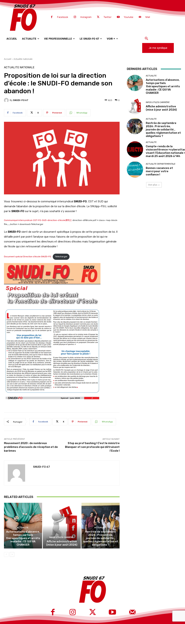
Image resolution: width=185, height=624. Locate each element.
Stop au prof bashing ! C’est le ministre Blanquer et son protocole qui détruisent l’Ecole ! (92, 447)
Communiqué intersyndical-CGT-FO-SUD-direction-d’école (34, 220)
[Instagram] (74, 17)
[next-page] (12, 554)
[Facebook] (51, 17)
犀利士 (68, 220)
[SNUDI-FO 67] (7, 100)
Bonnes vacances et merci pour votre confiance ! (159, 171)
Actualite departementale (160, 164)
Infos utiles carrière (61, 537)
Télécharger (61, 256)
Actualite (22, 528)
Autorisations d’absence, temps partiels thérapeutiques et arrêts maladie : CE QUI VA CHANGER (23, 538)
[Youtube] (118, 17)
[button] (146, 38)
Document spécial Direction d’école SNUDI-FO (27, 256)
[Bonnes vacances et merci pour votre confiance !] (135, 169)
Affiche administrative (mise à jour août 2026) (61, 543)
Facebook (62, 17)
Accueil (7, 59)
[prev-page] (6, 554)
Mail (147, 17)
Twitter (107, 17)
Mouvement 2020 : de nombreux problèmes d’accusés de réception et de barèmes (31, 447)
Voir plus (152, 184)
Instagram (85, 17)
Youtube (128, 17)
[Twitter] (98, 17)
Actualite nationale (23, 59)
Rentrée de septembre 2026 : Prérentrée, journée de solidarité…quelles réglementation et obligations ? (100, 538)
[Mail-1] (140, 17)
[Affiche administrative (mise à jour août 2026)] (62, 525)
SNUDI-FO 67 (20, 100)
